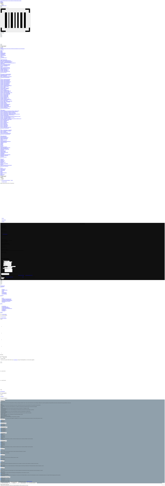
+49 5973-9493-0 (5, 234)
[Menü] (1, 6)
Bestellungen (17, 48)
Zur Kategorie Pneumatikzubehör (5, 77)
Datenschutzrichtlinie (21, 275)
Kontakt (1, 1)
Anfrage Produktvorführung (6, 307)
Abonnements (23, 48)
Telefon (2, 264)
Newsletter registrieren (3, 318)
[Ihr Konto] (1, 44)
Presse (3, 291)
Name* (2, 262)
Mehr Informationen (29, 481)
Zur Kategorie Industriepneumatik (5, 108)
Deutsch (2, 178)
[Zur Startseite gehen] (3, 5)
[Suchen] (1, 33)
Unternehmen (2, 286)
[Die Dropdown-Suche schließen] (3, 33)
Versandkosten (15, 359)
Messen (3, 290)
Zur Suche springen (10, 0)
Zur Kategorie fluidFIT (3, 72)
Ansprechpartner (4, 293)
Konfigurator (4, 309)
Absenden (3, 277)
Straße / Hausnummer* (4, 266)
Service (1, 303)
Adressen (9, 48)
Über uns (3, 289)
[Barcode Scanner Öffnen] (15, 20)
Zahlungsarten (13, 48)
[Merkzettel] (6, 43)
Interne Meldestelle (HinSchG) (6, 301)
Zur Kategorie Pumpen (3, 57)
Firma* (2, 265)
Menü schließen (4, 46)
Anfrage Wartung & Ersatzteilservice (7, 308)
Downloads (3, 310)
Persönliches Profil (5, 48)
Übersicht (1, 48)
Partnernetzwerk (4, 292)
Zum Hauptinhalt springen (4, 0)
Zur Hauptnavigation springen (17, 0)
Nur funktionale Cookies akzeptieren (14, 482)
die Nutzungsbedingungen (29, 275)
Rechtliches (1, 295)
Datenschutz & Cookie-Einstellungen (7, 300)
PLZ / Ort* (2, 267)
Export (20, 48)
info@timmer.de (2, 391)
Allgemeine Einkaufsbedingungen (6, 299)
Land (2, 268)
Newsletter (1, 2)
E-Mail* (2, 263)
